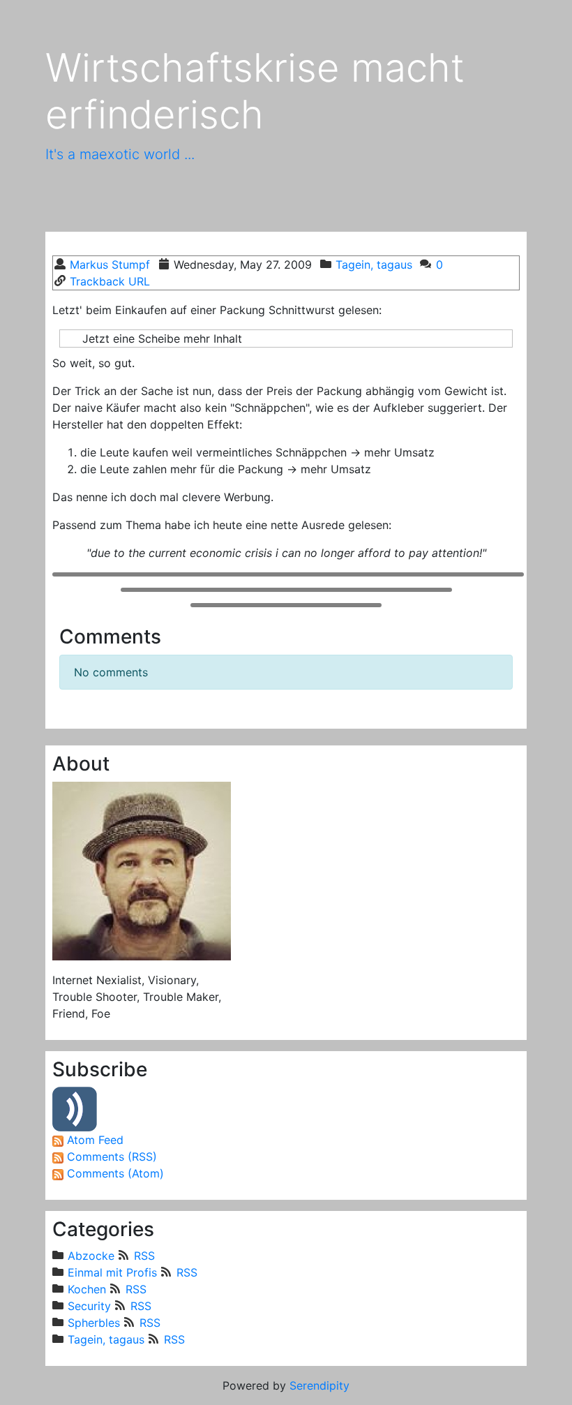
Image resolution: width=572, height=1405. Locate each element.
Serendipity (319, 1385)
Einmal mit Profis (112, 1272)
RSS (144, 1256)
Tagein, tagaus (374, 265)
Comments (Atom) (115, 1173)
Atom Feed (95, 1140)
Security (89, 1306)
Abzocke (91, 1256)
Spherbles (94, 1323)
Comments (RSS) (112, 1157)
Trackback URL (110, 281)
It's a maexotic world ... (120, 154)
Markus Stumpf (110, 265)
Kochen (87, 1289)
